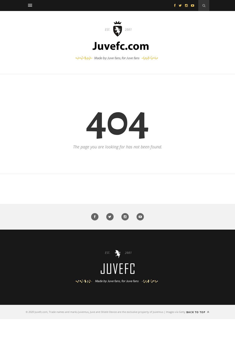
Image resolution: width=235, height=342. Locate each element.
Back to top (196, 312)
